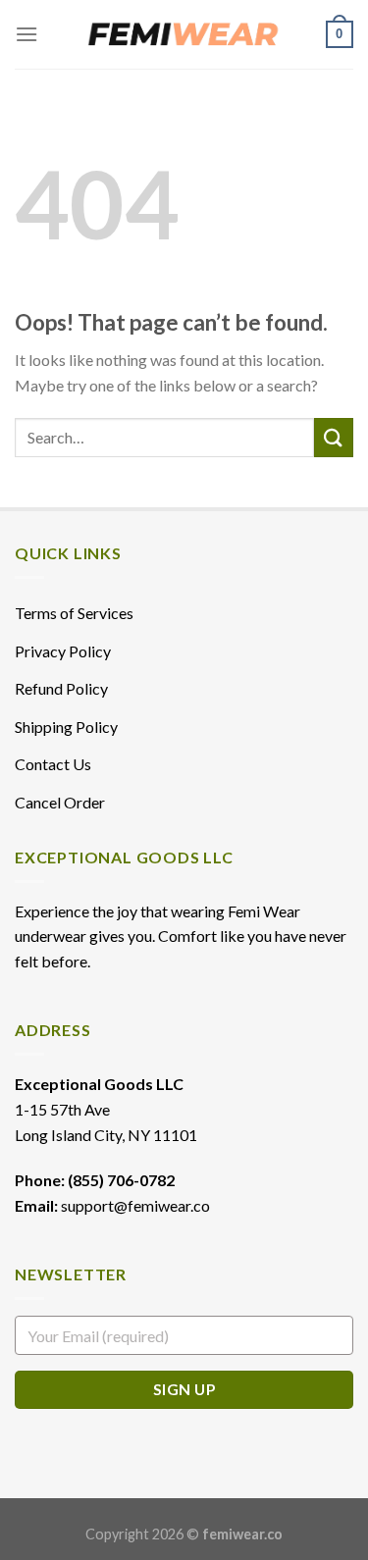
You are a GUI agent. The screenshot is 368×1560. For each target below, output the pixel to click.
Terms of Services (74, 612)
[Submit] (333, 437)
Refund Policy (61, 688)
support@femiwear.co (135, 1205)
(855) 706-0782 (121, 1179)
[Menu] (26, 34)
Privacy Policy (63, 651)
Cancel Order (60, 802)
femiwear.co (242, 1534)
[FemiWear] (184, 34)
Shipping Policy (66, 726)
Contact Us (53, 763)
